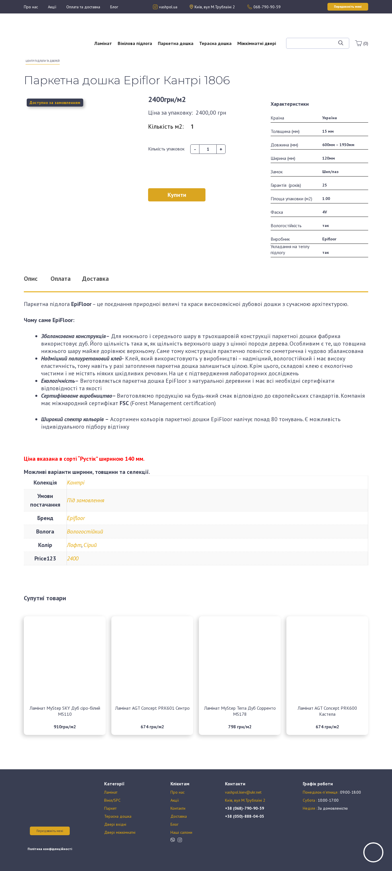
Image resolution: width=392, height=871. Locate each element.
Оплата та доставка (83, 6)
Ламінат (103, 43)
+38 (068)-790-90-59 (244, 808)
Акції (52, 6)
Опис (31, 278)
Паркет (110, 808)
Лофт (74, 545)
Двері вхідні (115, 824)
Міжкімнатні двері (256, 43)
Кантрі (75, 482)
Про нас (31, 6)
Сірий (90, 545)
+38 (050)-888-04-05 (244, 816)
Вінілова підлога (135, 43)
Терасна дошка (215, 43)
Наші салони (181, 832)
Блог (114, 6)
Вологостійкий (85, 531)
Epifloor (76, 518)
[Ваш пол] (42, 40)
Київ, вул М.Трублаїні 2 (245, 800)
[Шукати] (340, 43)
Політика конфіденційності (50, 849)
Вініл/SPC (112, 800)
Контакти (177, 808)
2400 (72, 558)
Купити (177, 195)
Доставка (178, 816)
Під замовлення (85, 500)
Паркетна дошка (175, 43)
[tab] (38, 278)
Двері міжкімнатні (119, 832)
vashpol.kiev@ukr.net (243, 792)
